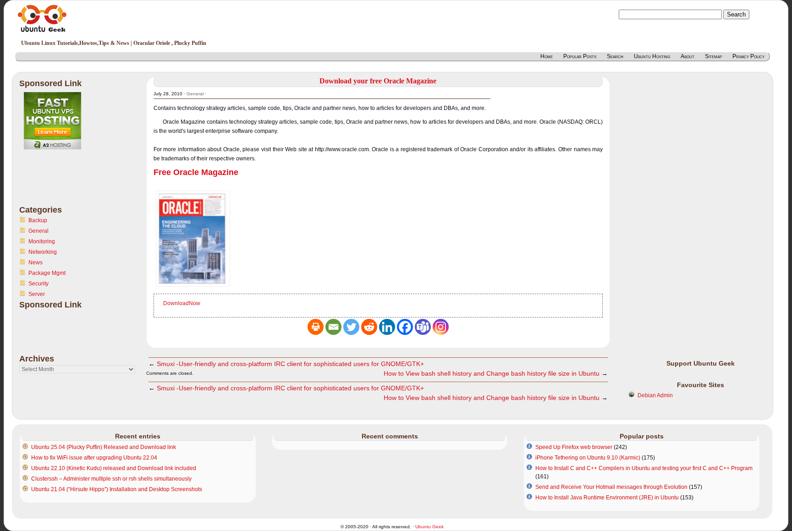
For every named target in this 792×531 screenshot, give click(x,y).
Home (546, 56)
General (38, 231)
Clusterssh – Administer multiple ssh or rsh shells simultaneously (111, 479)
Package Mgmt (47, 273)
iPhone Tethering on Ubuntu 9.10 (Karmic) (587, 457)
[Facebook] (405, 327)
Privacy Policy (748, 56)
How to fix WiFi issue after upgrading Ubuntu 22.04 (94, 457)
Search (615, 56)
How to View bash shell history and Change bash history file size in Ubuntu (492, 373)
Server (36, 294)
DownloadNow (181, 303)
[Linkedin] (387, 327)
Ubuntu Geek (429, 526)
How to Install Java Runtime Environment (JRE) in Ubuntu (607, 497)
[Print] (316, 327)
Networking (42, 252)
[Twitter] (351, 327)
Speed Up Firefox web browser (573, 447)
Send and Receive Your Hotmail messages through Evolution (611, 487)
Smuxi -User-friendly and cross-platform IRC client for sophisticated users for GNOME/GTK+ (290, 363)
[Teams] (423, 327)
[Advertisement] (56, 182)
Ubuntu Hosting (652, 56)
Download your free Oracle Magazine (377, 81)
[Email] (333, 327)
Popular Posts (579, 56)
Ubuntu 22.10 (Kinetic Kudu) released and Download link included (113, 468)
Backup (37, 220)
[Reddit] (369, 327)
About (687, 56)
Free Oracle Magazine (196, 172)
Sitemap (713, 56)
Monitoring (41, 241)
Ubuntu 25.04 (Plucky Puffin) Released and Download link (103, 447)
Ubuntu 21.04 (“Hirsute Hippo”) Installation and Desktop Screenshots (116, 489)
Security (38, 283)
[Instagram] (441, 327)
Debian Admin (655, 395)
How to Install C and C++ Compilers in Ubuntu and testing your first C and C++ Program (644, 468)
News (35, 262)
